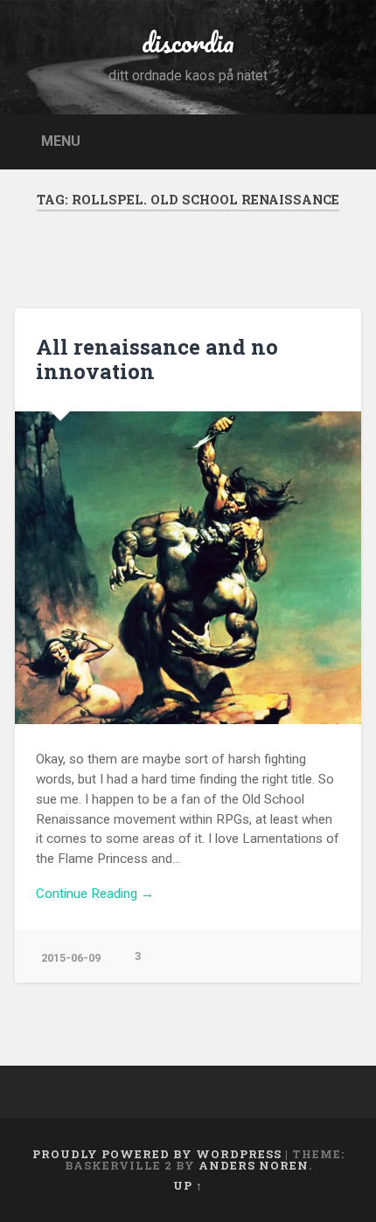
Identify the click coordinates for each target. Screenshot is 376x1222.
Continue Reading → (95, 893)
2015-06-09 (71, 957)
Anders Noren (253, 1165)
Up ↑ (188, 1185)
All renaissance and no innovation (157, 359)
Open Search (344, 140)
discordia (188, 42)
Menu (60, 140)
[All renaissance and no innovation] (188, 567)
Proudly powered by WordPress (157, 1154)
